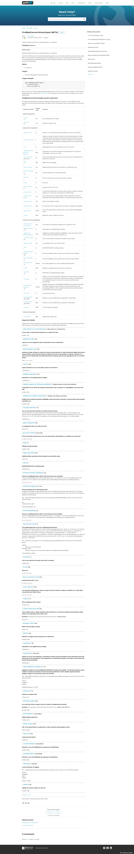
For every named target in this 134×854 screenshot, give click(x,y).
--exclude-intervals (28, 237)
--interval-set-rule (27, 262)
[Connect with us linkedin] (111, 848)
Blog (67, 2)
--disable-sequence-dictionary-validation (28, 152)
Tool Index (60, 2)
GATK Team (30, 36)
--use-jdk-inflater (27, 302)
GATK (23, 28)
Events (89, 2)
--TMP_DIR (26, 293)
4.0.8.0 (35, 28)
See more (90, 74)
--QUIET (25, 268)
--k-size (25, 182)
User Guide (52, 2)
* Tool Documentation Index (95, 35)
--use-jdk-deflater (27, 297)
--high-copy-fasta (27, 167)
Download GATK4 (99, 2)
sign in (27, 839)
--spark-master (27, 210)
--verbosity (26, 307)
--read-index (26, 279)
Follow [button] (62, 32)
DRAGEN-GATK (81, 2)
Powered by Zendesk (127, 852)
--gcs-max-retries (27, 157)
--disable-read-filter (28, 228)
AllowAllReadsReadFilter (94, 63)
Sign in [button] (107, 2)
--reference (26, 122)
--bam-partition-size (28, 139)
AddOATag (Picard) (93, 47)
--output (25, 117)
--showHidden (27, 316)
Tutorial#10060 (44, 93)
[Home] (27, 2)
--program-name (27, 201)
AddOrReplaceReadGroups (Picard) (97, 51)
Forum (73, 2)
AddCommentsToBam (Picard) (96, 43)
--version (25, 215)
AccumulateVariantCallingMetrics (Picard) (99, 39)
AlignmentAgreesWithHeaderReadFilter (99, 55)
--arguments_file (27, 132)
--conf (24, 147)
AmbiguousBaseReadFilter (95, 67)
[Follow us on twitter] (104, 848)
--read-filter (26, 272)
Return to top (27, 795)
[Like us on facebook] (108, 848)
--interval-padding (28, 258)
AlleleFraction (91, 59)
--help (24, 161)
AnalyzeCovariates (93, 71)
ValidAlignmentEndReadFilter (30, 822)
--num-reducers (27, 192)
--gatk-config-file (27, 243)
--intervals (25, 177)
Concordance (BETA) (27, 825)
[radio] (49, 812)
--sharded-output (27, 206)
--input (25, 247)
